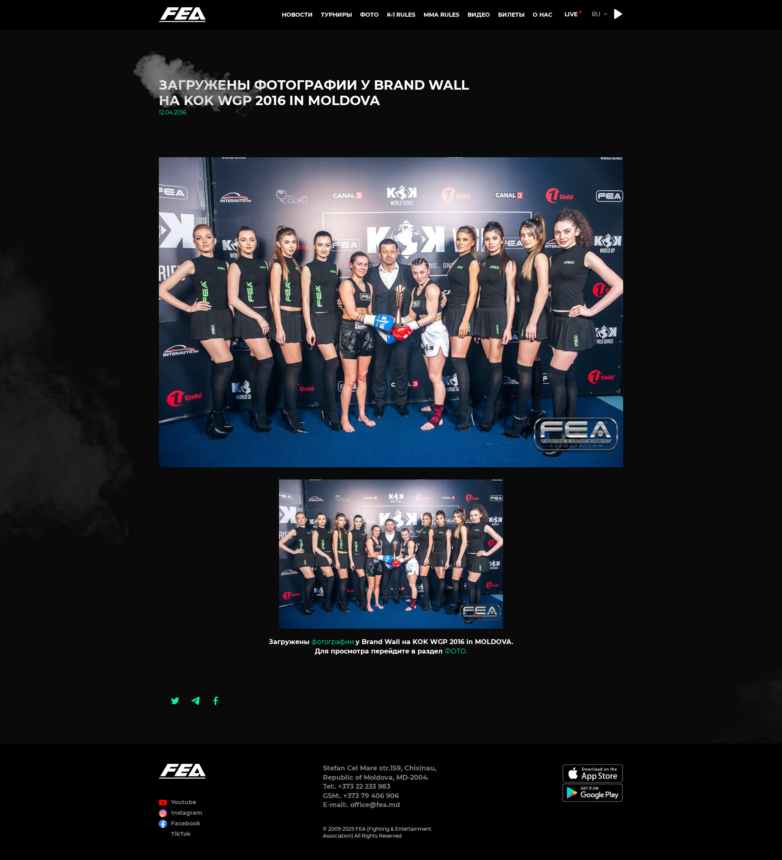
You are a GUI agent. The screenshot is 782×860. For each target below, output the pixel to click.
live (571, 14)
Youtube (183, 802)
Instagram (186, 812)
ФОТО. (456, 651)
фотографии (333, 642)
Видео (479, 14)
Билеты (511, 14)
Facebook (185, 823)
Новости (297, 14)
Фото (369, 14)
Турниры (336, 14)
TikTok (181, 834)
